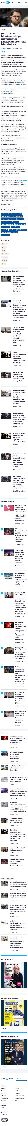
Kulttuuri (3, 1100)
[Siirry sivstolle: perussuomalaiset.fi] (7, 1120)
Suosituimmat (18, 1091)
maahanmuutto (5, 235)
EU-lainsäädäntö (6, 227)
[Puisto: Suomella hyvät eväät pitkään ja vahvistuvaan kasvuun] (4, 851)
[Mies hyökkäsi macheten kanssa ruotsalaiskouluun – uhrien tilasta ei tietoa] (4, 769)
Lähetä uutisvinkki (19, 1096)
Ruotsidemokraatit (21, 230)
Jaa (2, 51)
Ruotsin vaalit (15, 222)
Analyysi (3, 1093)
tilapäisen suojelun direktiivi (8, 219)
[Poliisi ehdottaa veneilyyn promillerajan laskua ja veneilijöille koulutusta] (4, 822)
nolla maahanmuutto (17, 216)
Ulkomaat (9, 48)
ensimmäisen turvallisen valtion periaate (11, 214)
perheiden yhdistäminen (7, 224)
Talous (3, 1091)
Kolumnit (3, 1105)
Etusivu (17, 1088)
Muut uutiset (4, 1098)
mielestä (21, 82)
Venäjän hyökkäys (6, 222)
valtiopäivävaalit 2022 (20, 224)
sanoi (7, 91)
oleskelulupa (12, 230)
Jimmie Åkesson (15, 227)
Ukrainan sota (20, 219)
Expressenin (23, 180)
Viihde (2, 1108)
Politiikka (3, 48)
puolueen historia (6, 216)
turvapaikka (4, 230)
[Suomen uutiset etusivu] (7, 2)
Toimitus (17, 1093)
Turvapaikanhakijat (6, 232)
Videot (2, 1103)
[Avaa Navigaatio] (26, 2)
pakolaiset (15, 232)
